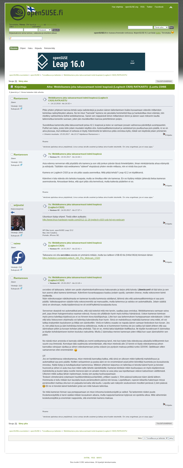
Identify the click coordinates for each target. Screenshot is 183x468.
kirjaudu (39, 24)
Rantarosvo (21, 98)
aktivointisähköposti (22, 26)
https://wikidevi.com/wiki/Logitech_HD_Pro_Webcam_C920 (71, 258)
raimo (17, 243)
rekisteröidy (51, 24)
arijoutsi (19, 205)
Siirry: (140, 438)
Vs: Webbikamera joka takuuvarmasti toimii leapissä (75, 154)
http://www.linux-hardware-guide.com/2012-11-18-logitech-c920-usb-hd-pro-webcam (84, 219)
